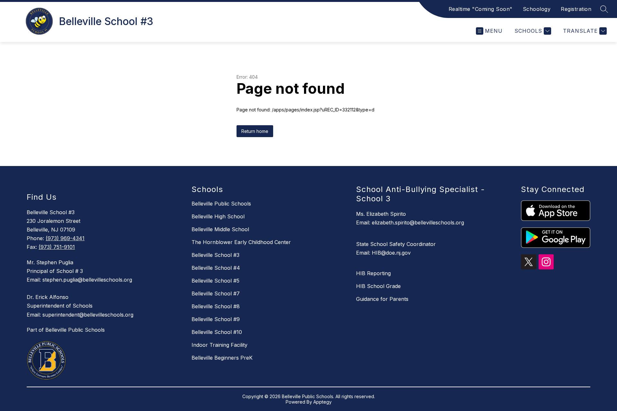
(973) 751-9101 (57, 247)
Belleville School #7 (216, 293)
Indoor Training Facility (219, 345)
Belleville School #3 (215, 255)
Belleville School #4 (216, 268)
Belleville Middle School (220, 229)
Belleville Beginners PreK (222, 357)
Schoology (537, 9)
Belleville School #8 (216, 306)
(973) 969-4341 (65, 238)
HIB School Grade (378, 286)
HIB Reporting (373, 273)
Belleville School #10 (217, 332)
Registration (576, 9)
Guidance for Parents (382, 299)
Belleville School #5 (215, 280)
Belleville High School (218, 216)
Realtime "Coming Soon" (481, 9)
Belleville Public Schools (221, 203)
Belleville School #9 (216, 319)
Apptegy (322, 402)
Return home (254, 131)
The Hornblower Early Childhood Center (241, 242)
